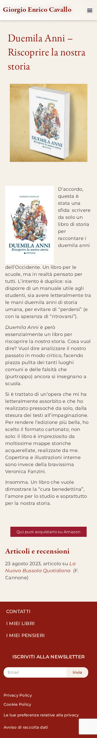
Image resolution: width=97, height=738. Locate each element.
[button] (89, 10)
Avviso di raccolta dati (26, 727)
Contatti (18, 611)
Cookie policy (17, 704)
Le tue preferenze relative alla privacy (41, 714)
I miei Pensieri (25, 635)
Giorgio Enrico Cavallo (37, 9)
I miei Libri (20, 623)
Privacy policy (18, 695)
